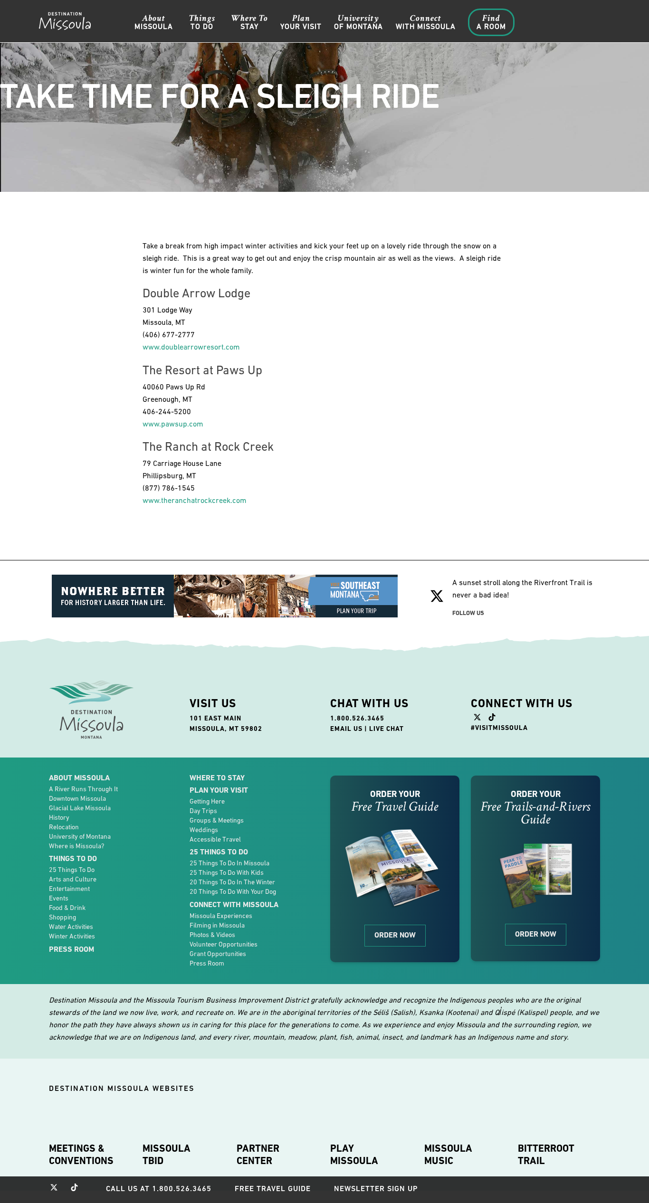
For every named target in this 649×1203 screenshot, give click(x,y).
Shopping (62, 917)
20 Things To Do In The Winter (232, 882)
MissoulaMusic (448, 1154)
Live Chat (386, 728)
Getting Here (207, 801)
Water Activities (71, 926)
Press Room (71, 949)
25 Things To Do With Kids (227, 872)
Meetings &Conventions (81, 1154)
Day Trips (203, 811)
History (59, 817)
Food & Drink (67, 907)
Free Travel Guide (273, 1188)
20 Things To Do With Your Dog (233, 891)
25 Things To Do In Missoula (229, 863)
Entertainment (69, 888)
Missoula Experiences (221, 915)
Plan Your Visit (219, 790)
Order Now (395, 934)
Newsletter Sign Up (376, 1188)
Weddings (204, 830)
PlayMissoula (354, 1154)
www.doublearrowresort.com (191, 346)
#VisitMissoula (499, 727)
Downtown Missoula (77, 798)
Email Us (346, 728)
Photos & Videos (212, 934)
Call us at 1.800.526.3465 (158, 1188)
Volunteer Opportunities (224, 944)
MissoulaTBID (167, 1154)
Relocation (64, 827)
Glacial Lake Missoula (80, 808)
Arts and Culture (72, 879)
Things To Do (73, 858)
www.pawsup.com (173, 423)
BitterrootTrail (546, 1154)
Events (58, 898)
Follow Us (468, 612)
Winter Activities (72, 936)
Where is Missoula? (76, 846)
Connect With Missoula (234, 904)
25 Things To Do (72, 869)
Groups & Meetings (217, 820)
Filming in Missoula (217, 925)
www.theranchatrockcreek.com (195, 500)
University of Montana (80, 836)
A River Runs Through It (83, 789)
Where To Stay (217, 777)
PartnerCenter (258, 1154)
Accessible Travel (215, 839)
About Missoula (79, 777)
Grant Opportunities (218, 953)
